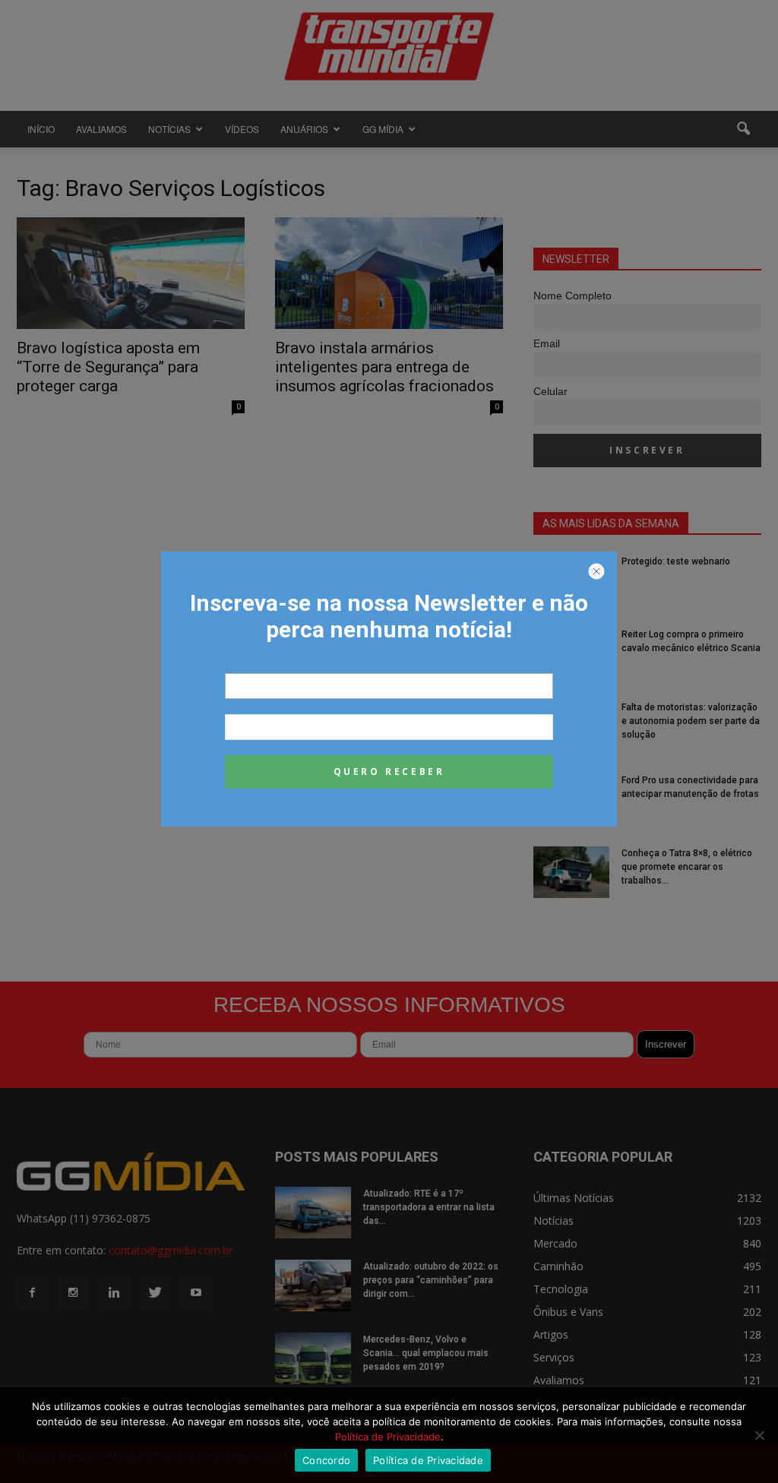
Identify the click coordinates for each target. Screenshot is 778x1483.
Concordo (326, 1460)
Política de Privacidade (388, 1437)
